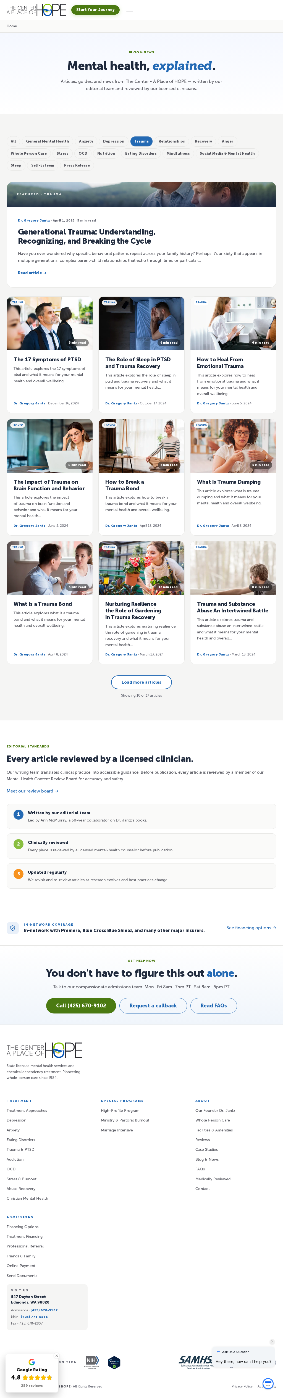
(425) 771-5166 (34, 1317)
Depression (16, 1120)
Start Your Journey (95, 9)
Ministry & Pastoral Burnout (125, 1120)
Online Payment (21, 1265)
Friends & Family (21, 1256)
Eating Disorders (21, 1140)
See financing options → (251, 927)
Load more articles (141, 682)
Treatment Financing (25, 1236)
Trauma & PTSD (20, 1149)
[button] (129, 10)
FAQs (200, 1169)
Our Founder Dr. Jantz (215, 1110)
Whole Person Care (212, 1120)
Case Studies (206, 1149)
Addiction (15, 1159)
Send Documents (22, 1275)
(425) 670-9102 (44, 1310)
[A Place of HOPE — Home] (36, 10)
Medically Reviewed (212, 1179)
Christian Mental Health (27, 1198)
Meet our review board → (33, 791)
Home (12, 26)
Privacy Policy (242, 1386)
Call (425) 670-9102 (81, 1006)
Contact (202, 1188)
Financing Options (22, 1227)
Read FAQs (214, 1006)
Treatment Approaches (27, 1110)
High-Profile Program (120, 1110)
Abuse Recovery (21, 1188)
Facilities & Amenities (214, 1130)
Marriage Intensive (117, 1130)
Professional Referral (25, 1246)
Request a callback (153, 1006)
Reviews (202, 1140)
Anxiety (13, 1130)
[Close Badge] (56, 1355)
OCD (11, 1169)
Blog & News (207, 1159)
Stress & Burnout (21, 1179)
